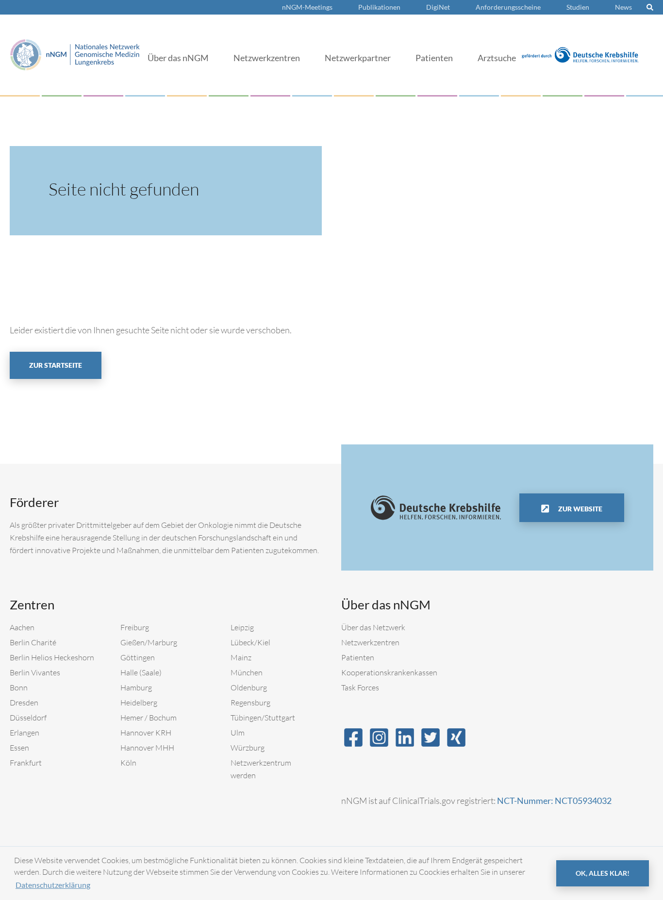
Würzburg (248, 748)
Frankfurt (26, 763)
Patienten (434, 57)
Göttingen (137, 657)
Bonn (19, 687)
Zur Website (579, 509)
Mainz (241, 657)
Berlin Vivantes (35, 672)
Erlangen (24, 732)
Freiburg (134, 627)
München (247, 672)
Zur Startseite (55, 365)
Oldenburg (249, 687)
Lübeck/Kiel (250, 642)
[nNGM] (75, 53)
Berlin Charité (33, 642)
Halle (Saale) (141, 672)
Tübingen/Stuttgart (263, 717)
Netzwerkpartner (358, 57)
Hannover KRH (145, 732)
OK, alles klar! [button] (603, 873)
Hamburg (136, 687)
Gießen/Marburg (148, 642)
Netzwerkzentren (266, 57)
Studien (577, 7)
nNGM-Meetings (307, 7)
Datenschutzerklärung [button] (53, 884)
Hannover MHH (147, 748)
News (623, 7)
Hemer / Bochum (148, 717)
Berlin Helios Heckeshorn (52, 657)
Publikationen (379, 7)
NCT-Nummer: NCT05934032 (554, 800)
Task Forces (360, 687)
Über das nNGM (178, 57)
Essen (19, 748)
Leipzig (242, 627)
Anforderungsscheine (508, 7)
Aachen (22, 627)
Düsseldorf (28, 717)
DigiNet (438, 7)
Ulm (238, 732)
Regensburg (250, 702)
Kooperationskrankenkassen (389, 672)
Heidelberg (138, 702)
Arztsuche (497, 57)
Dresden (24, 702)
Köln (128, 763)
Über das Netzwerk (373, 627)
